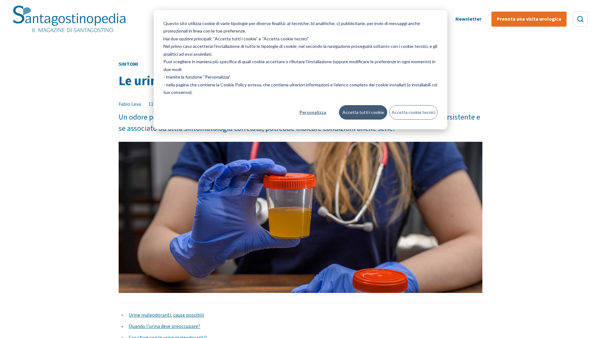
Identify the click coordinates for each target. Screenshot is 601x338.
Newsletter (468, 19)
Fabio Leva (130, 104)
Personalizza (313, 112)
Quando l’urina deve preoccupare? (164, 326)
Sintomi (128, 64)
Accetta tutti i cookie (363, 112)
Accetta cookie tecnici (413, 112)
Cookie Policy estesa (240, 84)
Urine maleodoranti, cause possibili (166, 315)
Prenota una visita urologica (529, 19)
